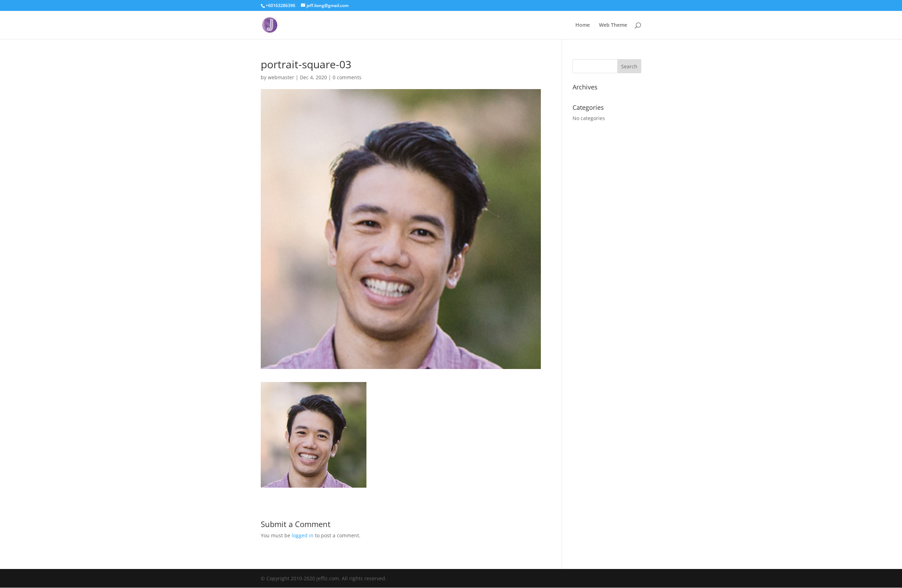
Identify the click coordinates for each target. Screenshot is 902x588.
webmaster (281, 77)
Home (582, 25)
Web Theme (613, 25)
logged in (303, 535)
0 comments (347, 77)
